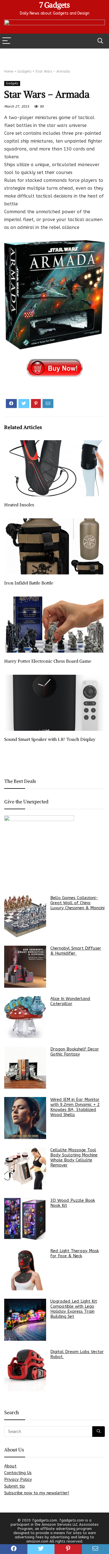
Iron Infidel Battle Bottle (28, 583)
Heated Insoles (19, 504)
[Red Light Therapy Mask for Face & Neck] (25, 1269)
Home (8, 71)
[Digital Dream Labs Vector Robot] (25, 1370)
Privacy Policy (18, 1479)
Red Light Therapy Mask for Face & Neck (74, 1253)
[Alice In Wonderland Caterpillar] (25, 1017)
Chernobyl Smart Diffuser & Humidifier (75, 951)
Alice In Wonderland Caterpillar (70, 1001)
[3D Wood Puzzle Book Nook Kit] (25, 1219)
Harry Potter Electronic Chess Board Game (47, 661)
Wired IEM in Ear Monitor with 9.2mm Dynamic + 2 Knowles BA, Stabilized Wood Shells (75, 1107)
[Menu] (6, 41)
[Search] (100, 41)
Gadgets (24, 71)
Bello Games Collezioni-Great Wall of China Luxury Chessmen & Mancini (77, 902)
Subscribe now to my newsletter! (36, 1492)
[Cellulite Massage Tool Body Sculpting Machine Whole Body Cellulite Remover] (25, 1168)
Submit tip (14, 1486)
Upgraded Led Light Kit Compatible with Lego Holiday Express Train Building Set (73, 1309)
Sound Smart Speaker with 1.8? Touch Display (49, 739)
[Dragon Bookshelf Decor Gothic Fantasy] (25, 1068)
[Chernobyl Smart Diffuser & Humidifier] (25, 967)
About (10, 1466)
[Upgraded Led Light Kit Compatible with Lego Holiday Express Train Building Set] (25, 1320)
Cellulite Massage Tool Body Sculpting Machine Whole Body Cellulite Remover (74, 1157)
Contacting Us (18, 1472)
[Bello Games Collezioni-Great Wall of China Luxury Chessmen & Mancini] (25, 916)
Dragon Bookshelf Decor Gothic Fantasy (74, 1052)
